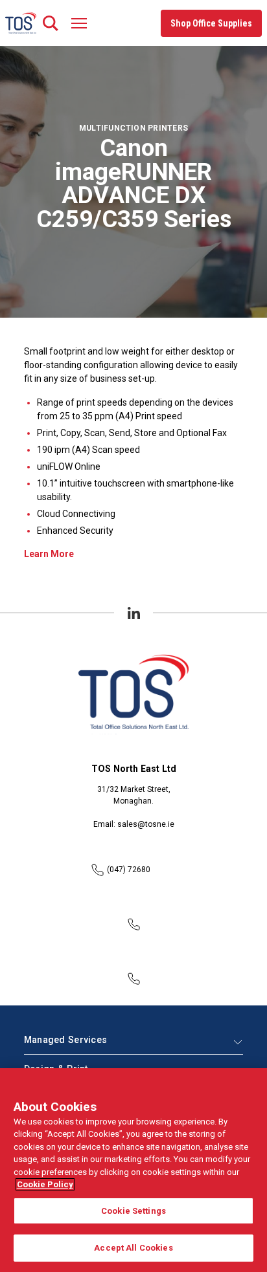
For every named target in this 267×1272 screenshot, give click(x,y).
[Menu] (79, 23)
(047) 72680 (128, 869)
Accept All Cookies (133, 1248)
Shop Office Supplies (211, 23)
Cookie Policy (45, 1184)
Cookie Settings (133, 1211)
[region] (133, 1170)
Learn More (49, 554)
